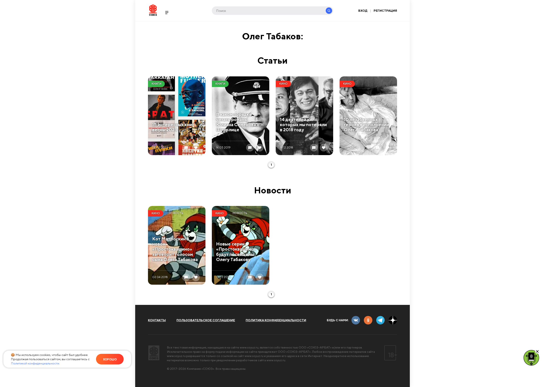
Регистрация (385, 10)
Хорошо (110, 359)
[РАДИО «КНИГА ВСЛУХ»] (531, 357)
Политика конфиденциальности (276, 320)
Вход (362, 10)
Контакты (157, 320)
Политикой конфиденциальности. (35, 363)
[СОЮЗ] (154, 352)
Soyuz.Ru (153, 10)
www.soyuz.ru (249, 347)
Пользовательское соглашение (205, 320)
